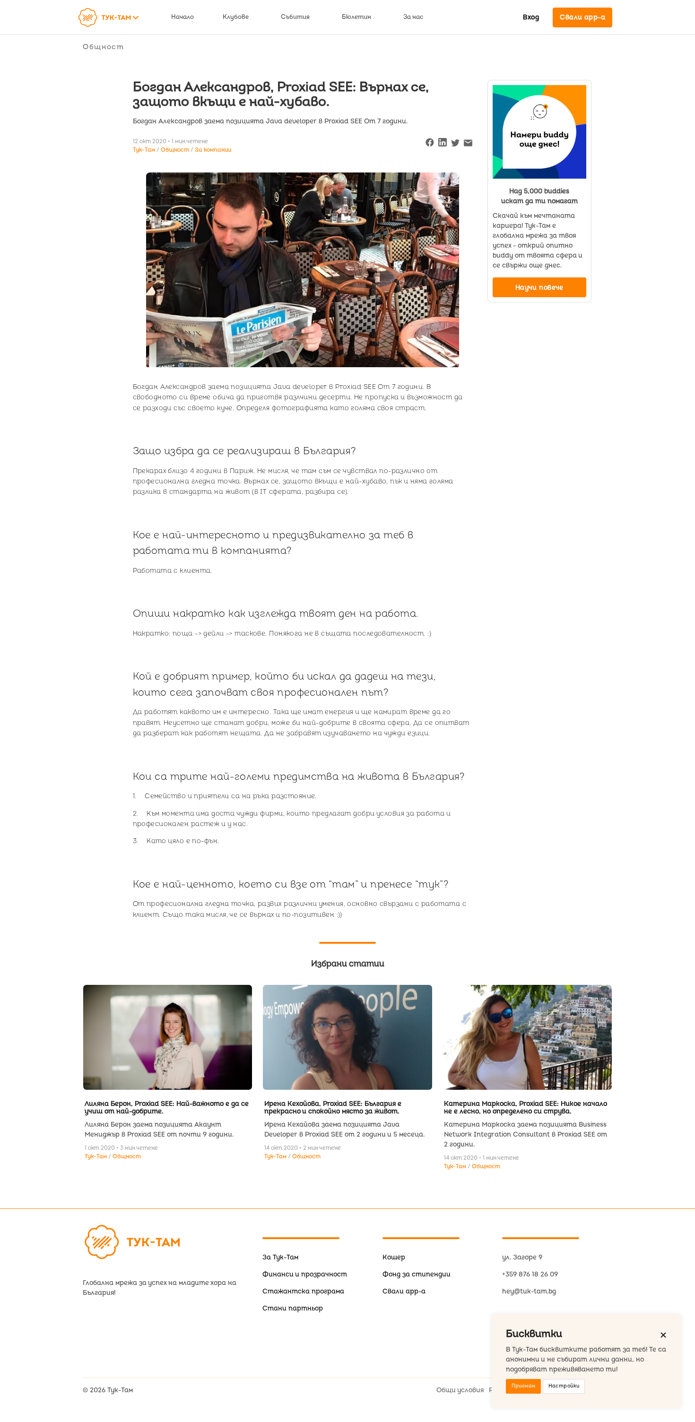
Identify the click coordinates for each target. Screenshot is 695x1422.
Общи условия (460, 1390)
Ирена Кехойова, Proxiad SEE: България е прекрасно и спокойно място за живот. (332, 1107)
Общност (103, 47)
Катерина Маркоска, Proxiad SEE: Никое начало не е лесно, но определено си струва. (525, 1107)
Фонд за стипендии (416, 1274)
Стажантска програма (303, 1291)
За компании (213, 150)
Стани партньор (292, 1308)
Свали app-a (404, 1291)
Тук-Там (96, 1156)
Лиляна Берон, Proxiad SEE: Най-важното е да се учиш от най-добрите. (167, 1107)
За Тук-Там (280, 1257)
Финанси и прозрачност (304, 1274)
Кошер (393, 1257)
